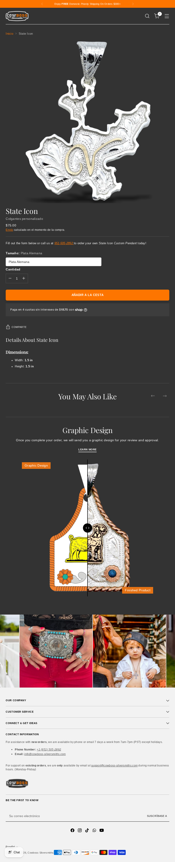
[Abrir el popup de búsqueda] (147, 16)
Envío (9, 229)
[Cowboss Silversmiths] (17, 16)
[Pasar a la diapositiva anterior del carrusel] (152, 395)
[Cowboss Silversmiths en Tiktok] (87, 831)
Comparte (19, 327)
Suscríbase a (157, 816)
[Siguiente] (133, 4)
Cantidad (13, 269)
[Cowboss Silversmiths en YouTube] (102, 831)
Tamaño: (24, 253)
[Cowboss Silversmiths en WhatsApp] (95, 831)
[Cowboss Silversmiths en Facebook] (73, 831)
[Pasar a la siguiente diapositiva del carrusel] (164, 395)
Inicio (9, 33)
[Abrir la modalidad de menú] (167, 16)
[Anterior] (42, 4)
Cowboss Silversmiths (41, 852)
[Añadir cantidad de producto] (24, 278)
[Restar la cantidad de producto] (10, 278)
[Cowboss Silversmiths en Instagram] (80, 831)
